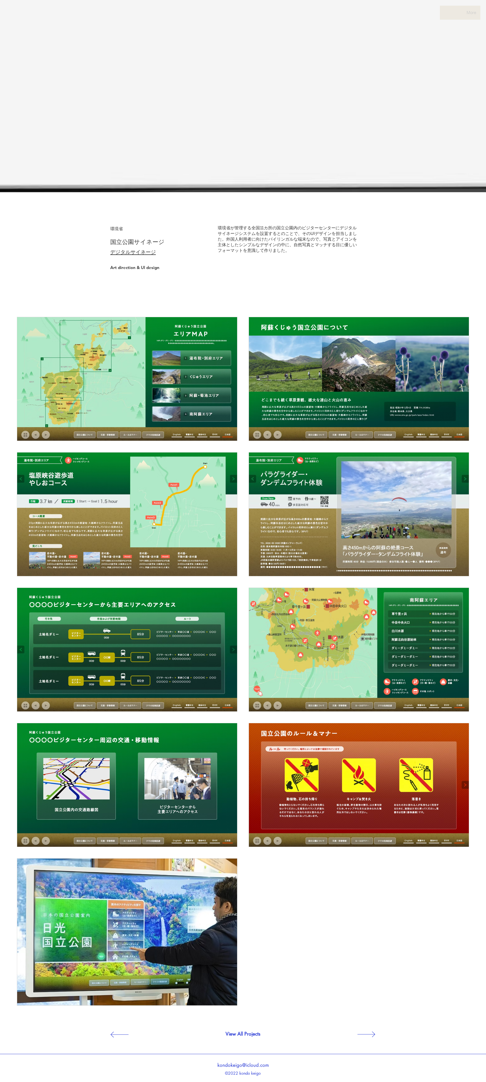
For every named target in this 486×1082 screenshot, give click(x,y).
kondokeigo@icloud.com (243, 1065)
